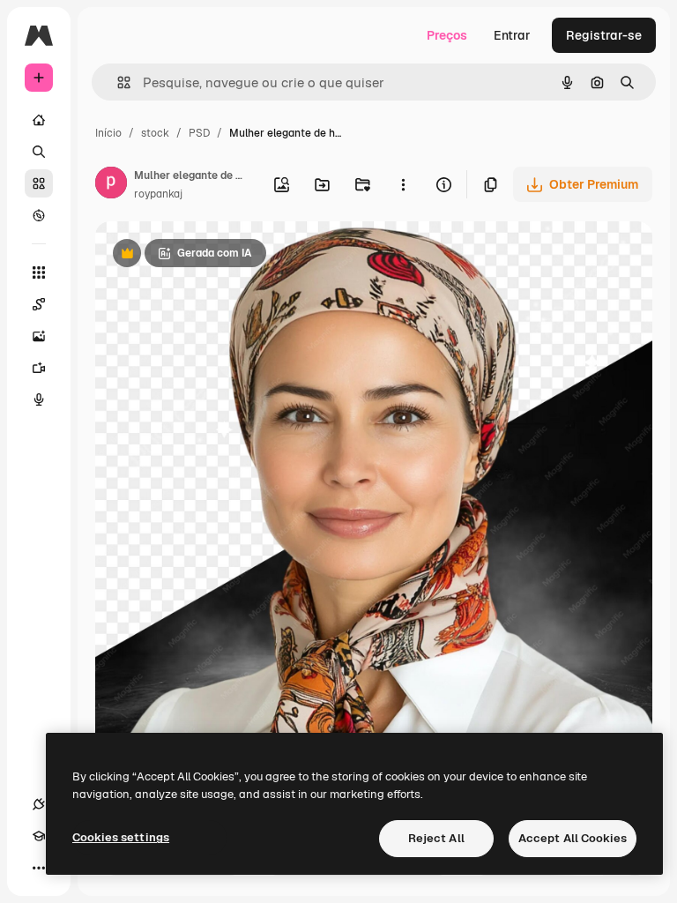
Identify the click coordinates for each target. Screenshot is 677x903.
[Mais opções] (402, 184)
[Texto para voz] (39, 399)
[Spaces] (39, 304)
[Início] (39, 120)
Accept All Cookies (572, 838)
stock (155, 133)
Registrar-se (604, 35)
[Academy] (39, 836)
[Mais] (39, 868)
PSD (199, 133)
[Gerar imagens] (39, 336)
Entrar (512, 35)
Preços (447, 35)
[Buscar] (39, 152)
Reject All (436, 838)
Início (108, 133)
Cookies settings (120, 837)
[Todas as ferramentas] (39, 272)
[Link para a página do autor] (111, 185)
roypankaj (158, 194)
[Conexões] (39, 804)
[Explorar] (39, 215)
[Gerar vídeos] (39, 368)
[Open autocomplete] (117, 82)
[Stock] (39, 183)
